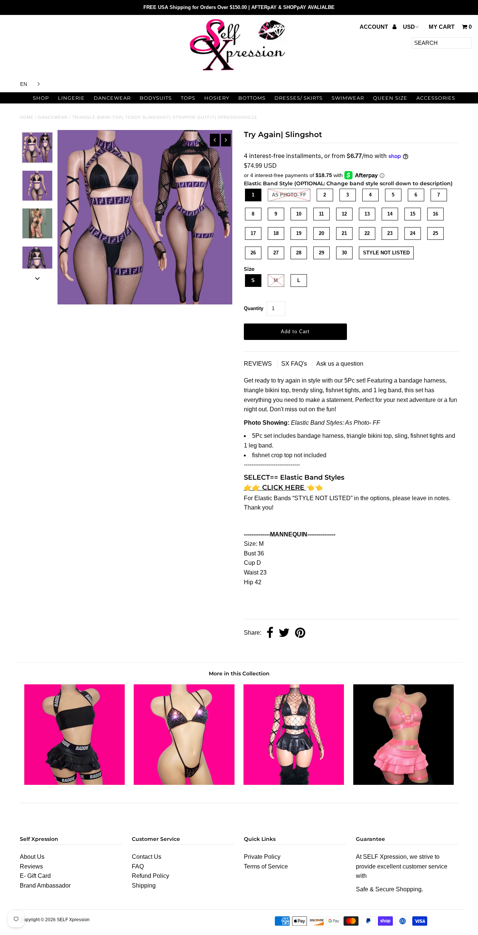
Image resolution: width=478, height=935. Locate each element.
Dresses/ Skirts (298, 98)
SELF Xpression (73, 919)
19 (298, 233)
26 (253, 253)
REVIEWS (258, 363)
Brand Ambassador (45, 885)
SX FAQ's (294, 363)
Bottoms (252, 98)
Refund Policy (150, 876)
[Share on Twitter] (284, 633)
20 (321, 233)
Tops (188, 98)
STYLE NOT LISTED (386, 253)
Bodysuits (156, 98)
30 (344, 253)
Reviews (31, 866)
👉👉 (252, 487)
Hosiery (216, 98)
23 (389, 233)
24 (412, 233)
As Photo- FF (289, 195)
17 (253, 233)
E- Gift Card (35, 876)
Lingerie (71, 98)
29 (321, 253)
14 (389, 214)
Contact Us (146, 857)
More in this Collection (239, 673)
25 (435, 233)
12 (344, 214)
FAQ (138, 866)
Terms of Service (266, 866)
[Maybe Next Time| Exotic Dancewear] (403, 783)
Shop (41, 98)
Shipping (144, 885)
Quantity (253, 308)
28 (298, 253)
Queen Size (390, 98)
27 (276, 253)
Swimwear (348, 98)
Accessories (435, 98)
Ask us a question (339, 363)
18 (276, 233)
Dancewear (112, 98)
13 (367, 214)
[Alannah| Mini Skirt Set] (74, 783)
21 (344, 233)
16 (435, 214)
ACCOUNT (374, 27)
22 (367, 233)
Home (27, 117)
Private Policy (262, 857)
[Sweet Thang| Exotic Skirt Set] (293, 783)
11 (321, 214)
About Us (32, 857)
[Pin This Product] (300, 633)
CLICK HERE (284, 487)
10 (298, 214)
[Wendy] (184, 783)
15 (412, 214)
